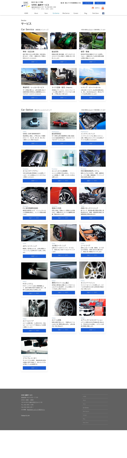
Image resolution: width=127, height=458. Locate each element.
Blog (84, 418)
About (84, 400)
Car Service (86, 407)
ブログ (90, 29)
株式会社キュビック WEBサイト (36, 409)
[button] (103, 7)
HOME (84, 396)
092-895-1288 (28, 404)
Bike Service (86, 411)
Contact (85, 415)
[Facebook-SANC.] (103, 13)
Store (84, 403)
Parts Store (85, 422)
